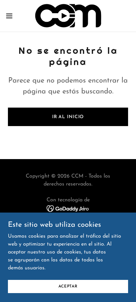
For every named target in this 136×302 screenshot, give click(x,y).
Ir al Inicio (68, 117)
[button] (12, 15)
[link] (68, 16)
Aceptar (67, 286)
